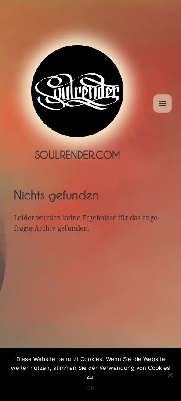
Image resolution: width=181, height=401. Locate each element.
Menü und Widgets (163, 112)
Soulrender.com (77, 154)
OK (90, 387)
